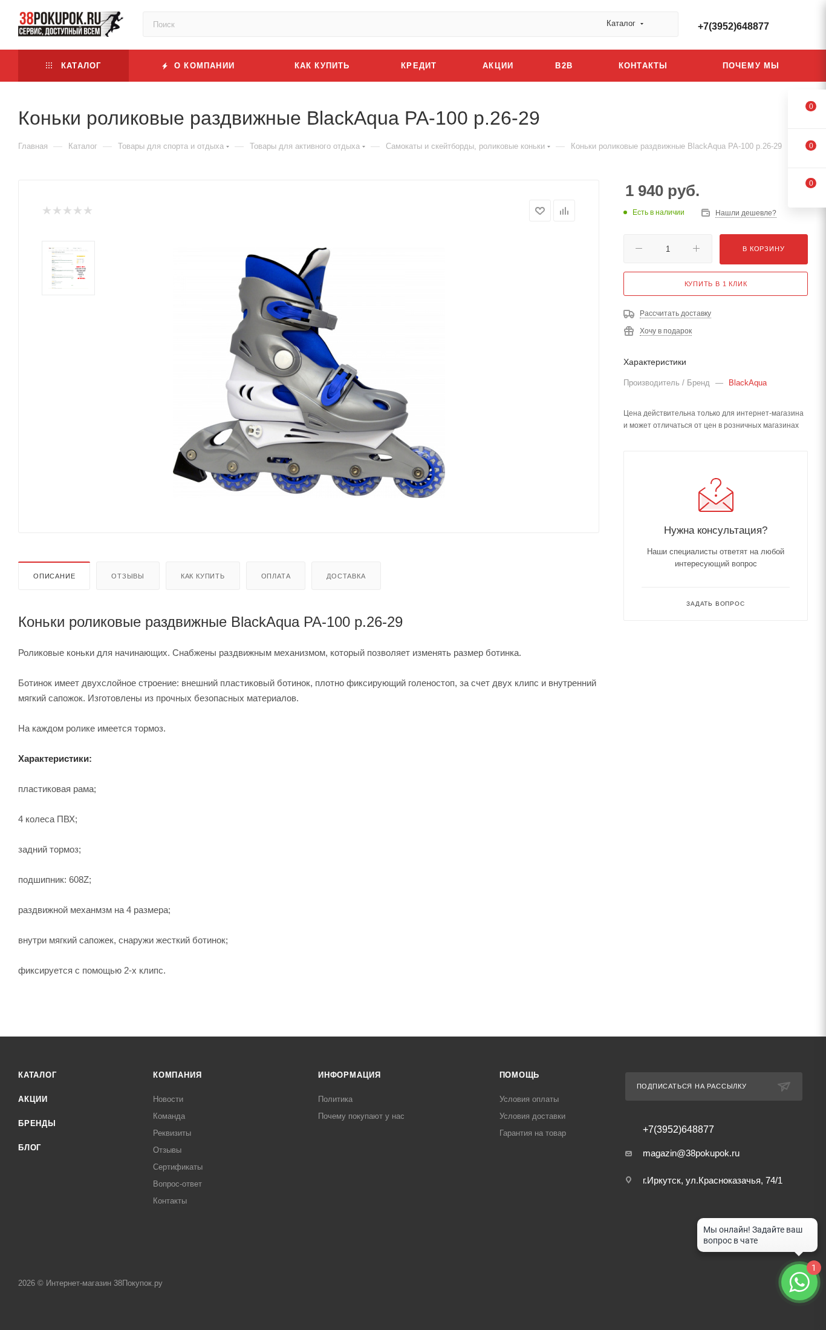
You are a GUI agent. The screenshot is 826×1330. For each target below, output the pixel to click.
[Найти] (663, 24)
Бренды (37, 1123)
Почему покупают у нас (361, 1116)
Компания (177, 1074)
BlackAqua (748, 382)
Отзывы (128, 576)
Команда (169, 1116)
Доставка (346, 576)
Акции (33, 1099)
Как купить (203, 576)
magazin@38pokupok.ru (691, 1153)
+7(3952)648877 (733, 26)
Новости (168, 1099)
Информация (349, 1074)
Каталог (37, 1074)
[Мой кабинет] (802, 26)
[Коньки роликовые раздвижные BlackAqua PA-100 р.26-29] (309, 373)
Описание (54, 576)
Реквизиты (172, 1133)
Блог (29, 1147)
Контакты (170, 1200)
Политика (335, 1099)
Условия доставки (532, 1116)
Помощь (519, 1074)
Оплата (276, 576)
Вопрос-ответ (177, 1183)
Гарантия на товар (532, 1133)
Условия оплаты (529, 1099)
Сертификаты (178, 1166)
